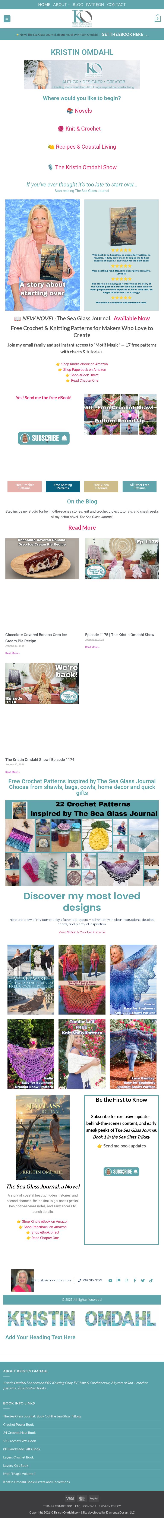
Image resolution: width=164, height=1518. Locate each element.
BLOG (78, 4)
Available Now (132, 318)
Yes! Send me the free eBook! (44, 397)
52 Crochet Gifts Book (19, 1441)
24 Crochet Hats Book (19, 1432)
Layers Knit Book (15, 1465)
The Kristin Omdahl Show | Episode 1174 (39, 759)
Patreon (95, 4)
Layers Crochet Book (18, 1457)
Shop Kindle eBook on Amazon (84, 364)
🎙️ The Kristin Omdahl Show (82, 167)
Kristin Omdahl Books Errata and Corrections (36, 1482)
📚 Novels (79, 111)
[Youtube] (110, 1280)
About (60, 4)
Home (44, 4)
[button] (7, 18)
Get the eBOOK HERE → (125, 34)
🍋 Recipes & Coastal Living (82, 147)
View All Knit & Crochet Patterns (82, 932)
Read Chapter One (84, 380)
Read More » (12, 653)
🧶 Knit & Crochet (79, 128)
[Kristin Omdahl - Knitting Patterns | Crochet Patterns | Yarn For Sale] (82, 18)
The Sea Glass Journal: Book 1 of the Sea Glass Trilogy (42, 1416)
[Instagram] (127, 1280)
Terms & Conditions (58, 1506)
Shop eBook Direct (84, 375)
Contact (116, 4)
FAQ (78, 1506)
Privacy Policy (110, 1506)
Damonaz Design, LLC (120, 1512)
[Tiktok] (151, 1280)
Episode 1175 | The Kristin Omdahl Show (119, 634)
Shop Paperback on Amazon (84, 370)
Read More (82, 527)
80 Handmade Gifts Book (21, 1449)
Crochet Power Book (18, 1424)
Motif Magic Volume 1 (19, 1473)
